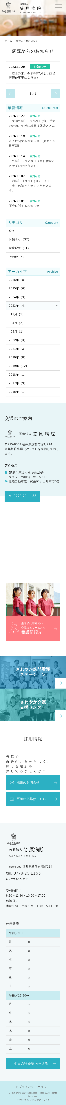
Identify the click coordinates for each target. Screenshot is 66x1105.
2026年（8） (18, 279)
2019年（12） (19, 365)
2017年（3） (18, 383)
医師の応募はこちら (31, 799)
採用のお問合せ (28, 782)
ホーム (8, 41)
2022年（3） (18, 340)
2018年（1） (18, 374)
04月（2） (18, 323)
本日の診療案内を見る (31, 1063)
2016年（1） (18, 391)
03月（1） (18, 331)
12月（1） (18, 314)
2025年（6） (18, 288)
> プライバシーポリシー (33, 1086)
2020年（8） (18, 357)
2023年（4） (18, 305)
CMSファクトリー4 (39, 1100)
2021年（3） (18, 348)
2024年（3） (18, 297)
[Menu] (58, 7)
